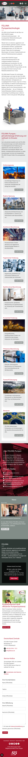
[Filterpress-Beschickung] (14, 356)
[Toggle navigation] (25, 3)
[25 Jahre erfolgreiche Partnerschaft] (14, 510)
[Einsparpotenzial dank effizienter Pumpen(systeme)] (14, 596)
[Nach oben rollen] (24, 753)
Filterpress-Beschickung (11, 349)
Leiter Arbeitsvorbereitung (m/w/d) (14, 480)
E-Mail (7, 696)
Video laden (14, 578)
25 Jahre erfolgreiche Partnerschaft (11, 518)
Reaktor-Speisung (9, 196)
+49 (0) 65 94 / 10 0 (11, 648)
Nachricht (8, 712)
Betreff (7, 705)
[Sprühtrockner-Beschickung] (14, 294)
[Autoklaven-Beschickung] (14, 234)
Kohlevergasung (8, 165)
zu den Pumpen (19, 189)
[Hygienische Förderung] (14, 265)
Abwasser (6, 411)
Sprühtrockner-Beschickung (12, 287)
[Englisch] (11, 3)
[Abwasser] (14, 418)
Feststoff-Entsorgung (10, 380)
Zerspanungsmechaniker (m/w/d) (14, 476)
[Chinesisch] (13, 3)
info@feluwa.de (10, 650)
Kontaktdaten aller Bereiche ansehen (12, 673)
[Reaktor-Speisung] (14, 203)
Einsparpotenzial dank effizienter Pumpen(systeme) (13, 605)
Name (7, 682)
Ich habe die (13, 727)
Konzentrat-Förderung (10, 318)
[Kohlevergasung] (14, 172)
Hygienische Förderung (10, 258)
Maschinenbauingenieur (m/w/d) (14, 486)
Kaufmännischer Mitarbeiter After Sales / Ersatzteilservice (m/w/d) (13, 483)
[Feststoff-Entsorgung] (14, 387)
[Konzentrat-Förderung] (14, 325)
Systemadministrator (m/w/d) (13, 478)
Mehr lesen (5, 529)
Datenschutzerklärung (17, 726)
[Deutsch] (9, 3)
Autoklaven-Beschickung (11, 227)
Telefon (4, 689)
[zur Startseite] (4, 3)
